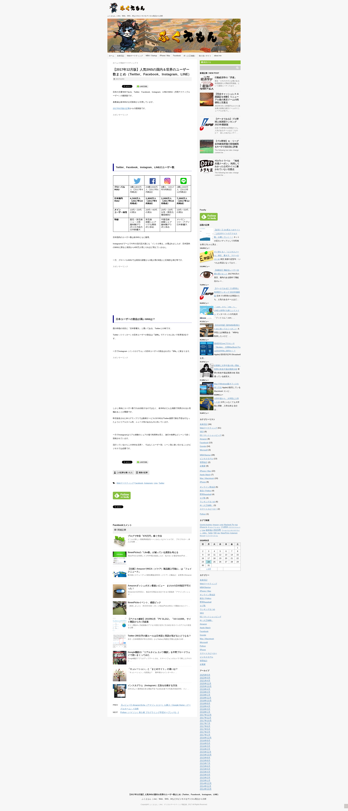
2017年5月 (205, 729)
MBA (218, 533)
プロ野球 (224, 527)
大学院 (221, 525)
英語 (236, 525)
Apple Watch (205, 475)
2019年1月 (205, 695)
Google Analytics (206, 525)
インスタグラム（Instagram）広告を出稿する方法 (152, 685)
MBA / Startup (151, 56)
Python (203, 514)
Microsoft (204, 450)
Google (203, 446)
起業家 (203, 466)
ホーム (111, 56)
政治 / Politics (205, 491)
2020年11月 (205, 683)
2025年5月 (205, 675)
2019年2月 (205, 692)
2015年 (217, 530)
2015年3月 (205, 775)
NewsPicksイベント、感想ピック (144, 602)
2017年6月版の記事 (121, 108)
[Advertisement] (136, 136)
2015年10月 (206, 755)
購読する (207, 62)
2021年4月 (205, 681)
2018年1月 (205, 712)
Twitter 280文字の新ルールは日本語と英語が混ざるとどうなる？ (159, 636)
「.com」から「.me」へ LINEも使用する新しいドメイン (226, 310)
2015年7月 (205, 763)
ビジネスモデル (206, 459)
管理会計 (203, 462)
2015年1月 (205, 780)
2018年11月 (205, 698)
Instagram (148, 483)
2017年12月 (206, 715)
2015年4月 (205, 772)
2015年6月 (205, 766)
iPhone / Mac (165, 56)
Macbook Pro (229, 525)
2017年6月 (205, 726)
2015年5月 (205, 769)
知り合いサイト (205, 56)
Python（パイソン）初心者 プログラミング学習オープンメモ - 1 (149, 712)
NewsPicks (225, 533)
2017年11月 (205, 718)
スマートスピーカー (208, 509)
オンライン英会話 (207, 487)
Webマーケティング (135, 56)
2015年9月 (205, 758)
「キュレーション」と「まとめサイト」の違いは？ (153, 669)
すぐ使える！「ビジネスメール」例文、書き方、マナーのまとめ (226, 255)
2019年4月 (205, 689)
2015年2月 (205, 778)
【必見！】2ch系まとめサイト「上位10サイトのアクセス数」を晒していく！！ (227, 233)
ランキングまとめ (207, 502)
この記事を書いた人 (125, 472)
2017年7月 (205, 723)
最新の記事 (143, 472)
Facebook (177, 56)
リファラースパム (212, 535)
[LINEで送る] (142, 86)
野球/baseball (205, 494)
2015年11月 (205, 752)
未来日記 (120, 56)
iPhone (203, 482)
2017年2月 (205, 732)
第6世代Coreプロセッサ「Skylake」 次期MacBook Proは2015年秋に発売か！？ (227, 347)
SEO (202, 431)
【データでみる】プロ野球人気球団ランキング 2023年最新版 (227, 122)
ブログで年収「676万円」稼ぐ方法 (145, 536)
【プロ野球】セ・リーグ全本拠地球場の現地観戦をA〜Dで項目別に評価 (227, 144)
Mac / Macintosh (207, 478)
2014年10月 (206, 789)
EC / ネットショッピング (210, 435)
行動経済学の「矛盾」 (226, 77)
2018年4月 (205, 706)
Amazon (203, 439)
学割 (215, 533)
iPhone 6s (203, 527)
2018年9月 (205, 703)
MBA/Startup (205, 455)
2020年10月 (206, 686)
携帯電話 (209, 530)
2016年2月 (205, 749)
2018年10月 (206, 701)
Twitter (161, 483)
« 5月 (208, 569)
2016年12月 (206, 738)
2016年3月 (205, 746)
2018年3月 (205, 709)
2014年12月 (206, 783)
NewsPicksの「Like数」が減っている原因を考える (153, 552)
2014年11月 (205, 786)
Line (156, 483)
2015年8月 (205, 760)
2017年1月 (205, 735)
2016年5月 (205, 743)
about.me (217, 56)
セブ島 (203, 498)
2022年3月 (205, 678)
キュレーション (214, 527)
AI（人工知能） (190, 56)
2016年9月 (205, 740)
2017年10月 (206, 720)
